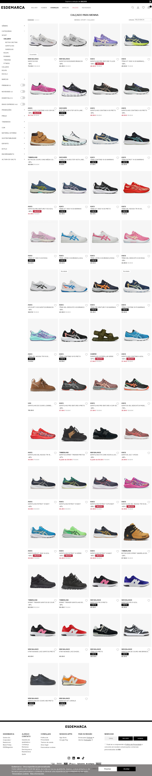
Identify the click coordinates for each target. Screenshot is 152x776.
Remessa (25, 747)
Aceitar (126, 769)
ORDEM (131, 20)
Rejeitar (107, 769)
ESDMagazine (8, 747)
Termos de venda (47, 742)
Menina (77, 20)
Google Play (63, 740)
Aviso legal (44, 745)
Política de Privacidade (45, 739)
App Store (62, 737)
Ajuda (24, 754)
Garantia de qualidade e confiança (26, 742)
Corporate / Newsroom (7, 741)
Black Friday (7, 745)
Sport (83, 20)
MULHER (126, 738)
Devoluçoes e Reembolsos (27, 751)
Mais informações (37, 774)
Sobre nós (6, 737)
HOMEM (140, 738)
